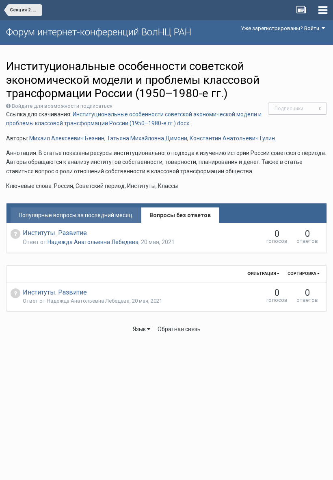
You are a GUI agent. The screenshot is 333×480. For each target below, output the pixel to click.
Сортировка (302, 273)
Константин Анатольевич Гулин (232, 138)
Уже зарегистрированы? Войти (281, 28)
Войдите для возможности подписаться (62, 106)
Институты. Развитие (55, 233)
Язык (140, 329)
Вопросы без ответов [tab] (180, 215)
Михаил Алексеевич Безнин (66, 138)
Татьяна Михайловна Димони (147, 138)
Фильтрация (262, 273)
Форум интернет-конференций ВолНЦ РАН (98, 32)
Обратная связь (179, 329)
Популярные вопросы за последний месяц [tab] (75, 215)
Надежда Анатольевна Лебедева (93, 242)
